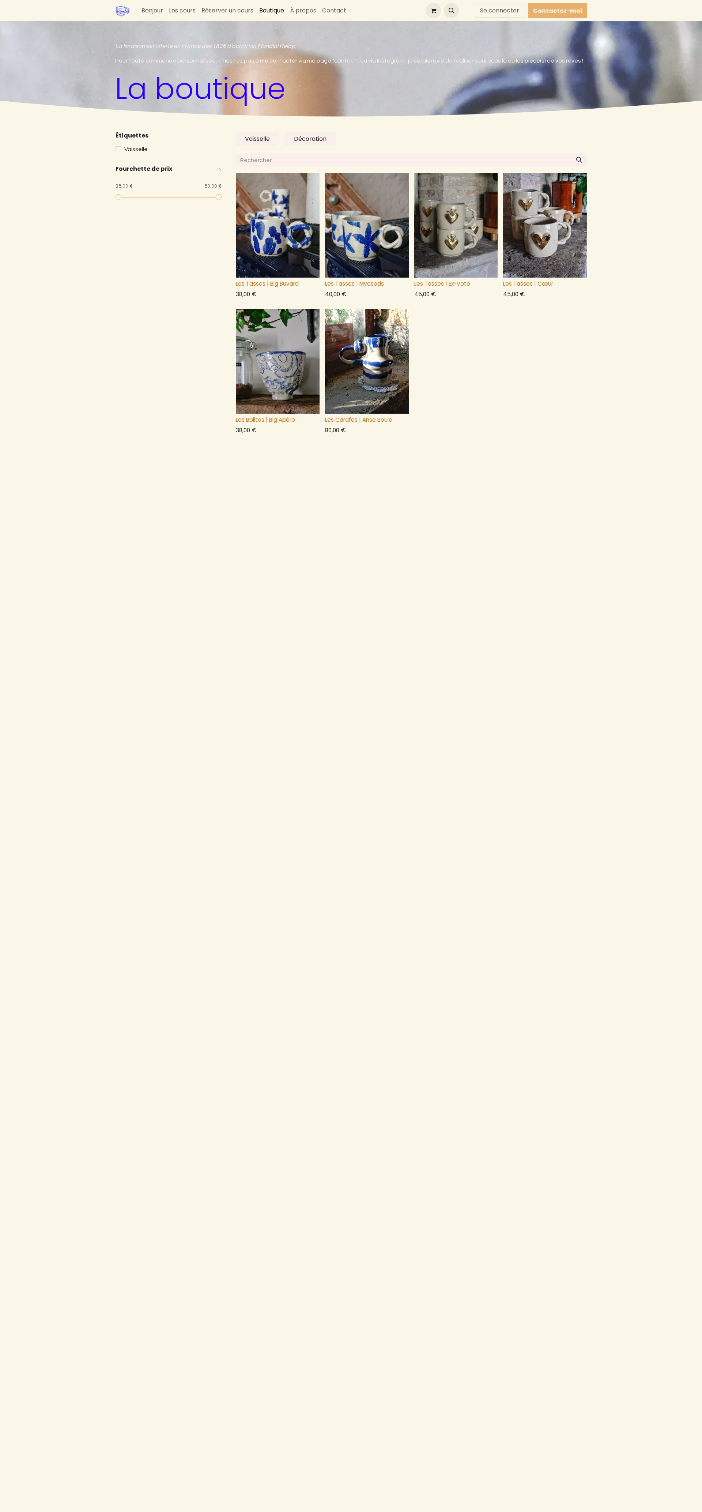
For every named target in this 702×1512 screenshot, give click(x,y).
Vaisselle (136, 149)
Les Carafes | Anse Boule (358, 420)
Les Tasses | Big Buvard (267, 283)
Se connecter (499, 10)
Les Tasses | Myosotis (354, 283)
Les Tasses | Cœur (528, 283)
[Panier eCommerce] (433, 10)
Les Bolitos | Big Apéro (265, 420)
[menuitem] (152, 10)
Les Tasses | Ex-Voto (442, 283)
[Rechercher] (579, 160)
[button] (451, 10)
